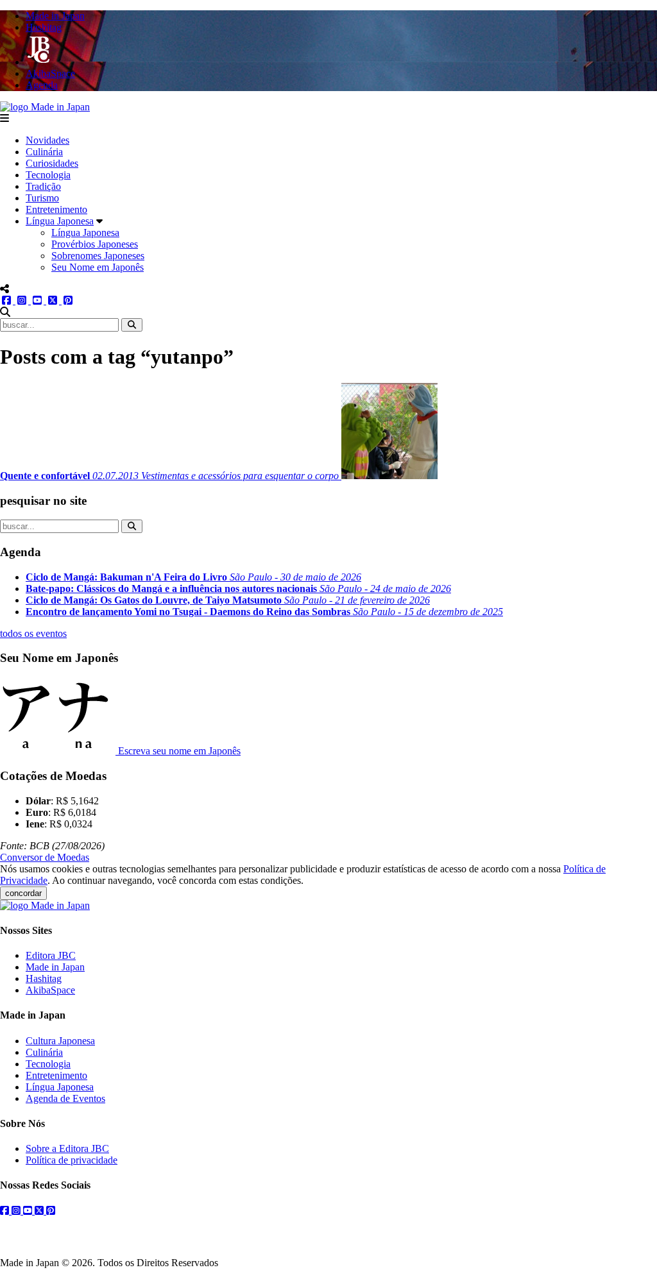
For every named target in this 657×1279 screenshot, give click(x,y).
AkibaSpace (50, 990)
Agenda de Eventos (65, 1098)
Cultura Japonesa (60, 1040)
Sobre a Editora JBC (67, 1148)
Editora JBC (51, 955)
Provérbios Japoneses (94, 244)
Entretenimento (56, 209)
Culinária (44, 151)
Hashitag (44, 978)
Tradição (43, 186)
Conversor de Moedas (44, 857)
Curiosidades (52, 163)
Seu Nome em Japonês (97, 267)
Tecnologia (48, 174)
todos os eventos (33, 633)
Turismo (42, 197)
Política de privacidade (71, 1160)
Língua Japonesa (60, 221)
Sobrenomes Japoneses (97, 255)
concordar (23, 893)
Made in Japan (55, 966)
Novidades (47, 140)
